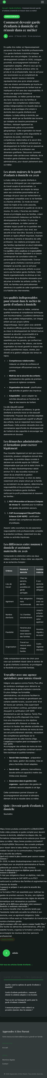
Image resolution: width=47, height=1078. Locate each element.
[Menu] (42, 2)
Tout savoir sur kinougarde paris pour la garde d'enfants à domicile (21, 1001)
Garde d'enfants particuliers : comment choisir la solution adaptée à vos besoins (21, 993)
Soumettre (8, 814)
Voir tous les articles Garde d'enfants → (16, 965)
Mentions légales (8, 1060)
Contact (5, 1064)
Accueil (5, 8)
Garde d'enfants (15, 8)
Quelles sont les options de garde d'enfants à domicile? (22, 986)
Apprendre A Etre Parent (15, 1031)
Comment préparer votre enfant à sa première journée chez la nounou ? (19, 1008)
